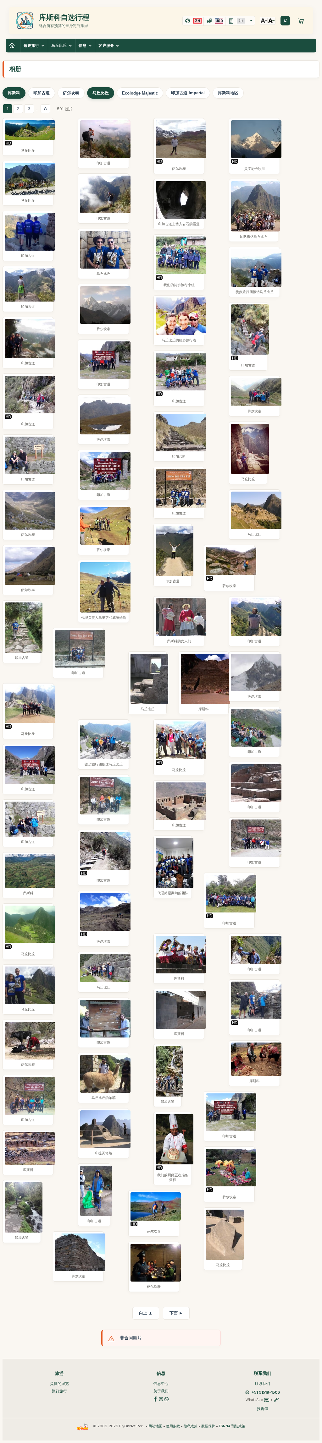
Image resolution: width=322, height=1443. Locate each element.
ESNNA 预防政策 (232, 1426)
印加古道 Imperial (188, 92)
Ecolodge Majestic (140, 93)
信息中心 (161, 1383)
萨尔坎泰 (71, 92)
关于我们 (161, 1391)
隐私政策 (190, 1426)
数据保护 (208, 1426)
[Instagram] (161, 1399)
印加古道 (41, 92)
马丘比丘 (100, 92)
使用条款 (173, 1426)
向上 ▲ (146, 1312)
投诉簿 (262, 1408)
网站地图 (155, 1426)
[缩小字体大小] (271, 21)
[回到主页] (13, 45)
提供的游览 (59, 1383)
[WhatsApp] (166, 1399)
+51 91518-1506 (266, 1392)
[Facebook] (155, 1399)
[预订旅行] (301, 20)
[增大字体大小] (264, 21)
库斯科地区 (228, 92)
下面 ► (176, 1312)
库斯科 (14, 92)
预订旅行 (59, 1391)
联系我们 (262, 1383)
